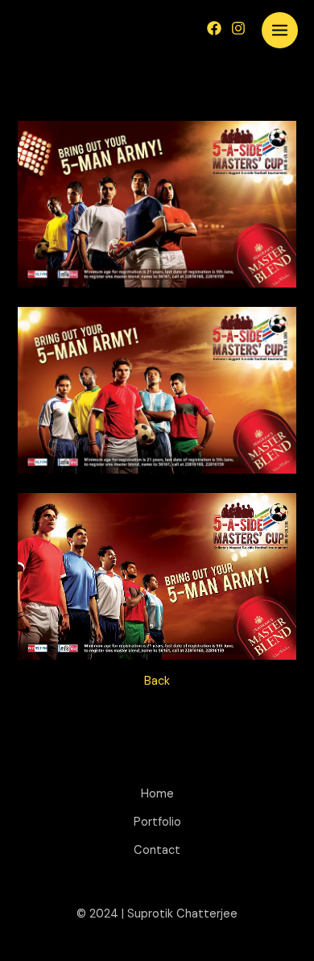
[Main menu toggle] (280, 30)
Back (157, 681)
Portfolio (157, 822)
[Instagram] (238, 28)
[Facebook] (214, 28)
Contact (157, 850)
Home (157, 794)
